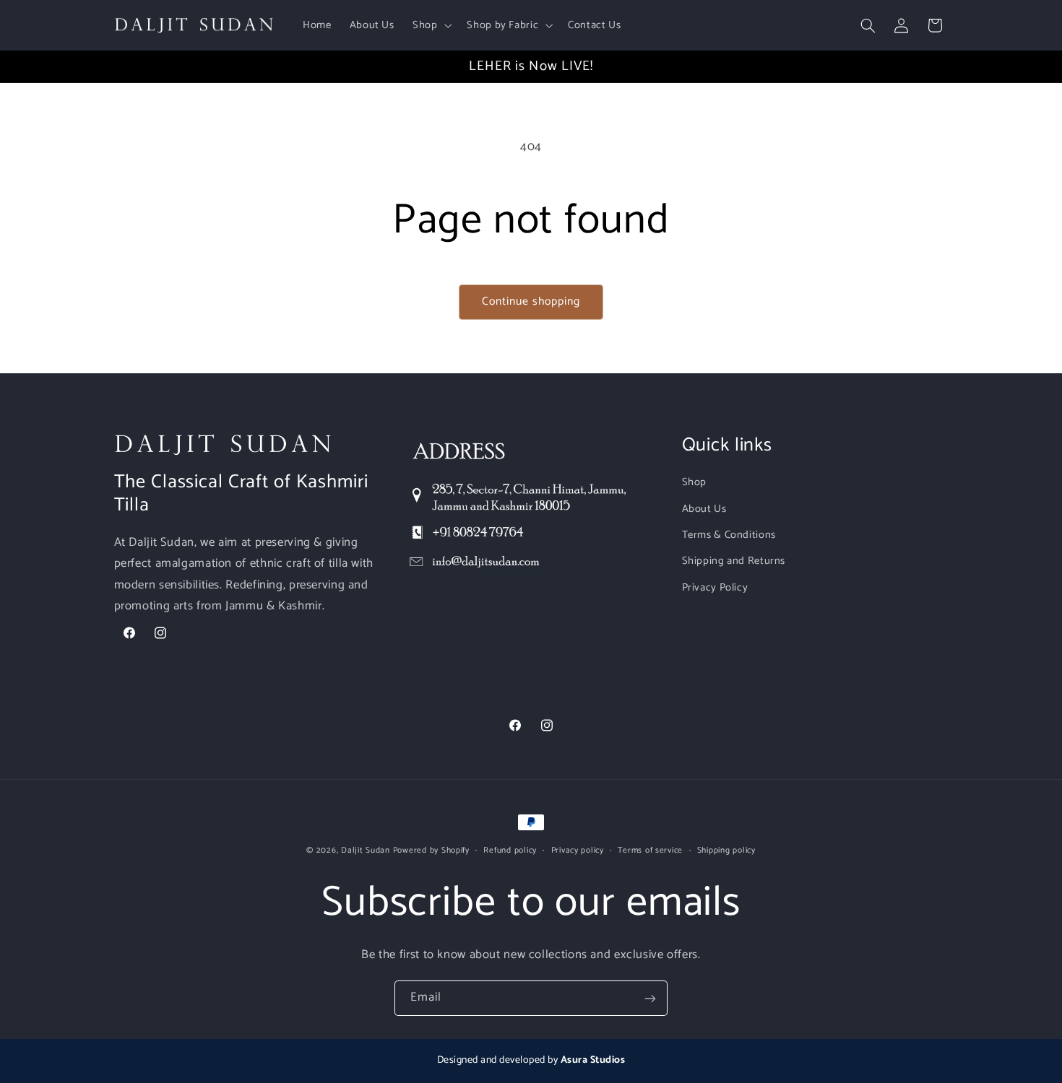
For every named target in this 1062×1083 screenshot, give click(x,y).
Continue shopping (531, 301)
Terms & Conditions (729, 535)
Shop (694, 483)
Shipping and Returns (734, 561)
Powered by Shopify (431, 850)
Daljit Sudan (365, 850)
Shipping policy (726, 850)
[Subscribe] (650, 998)
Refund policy (510, 850)
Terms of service (650, 850)
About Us (704, 509)
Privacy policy (577, 850)
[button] (430, 25)
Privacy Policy (715, 587)
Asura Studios (593, 1060)
